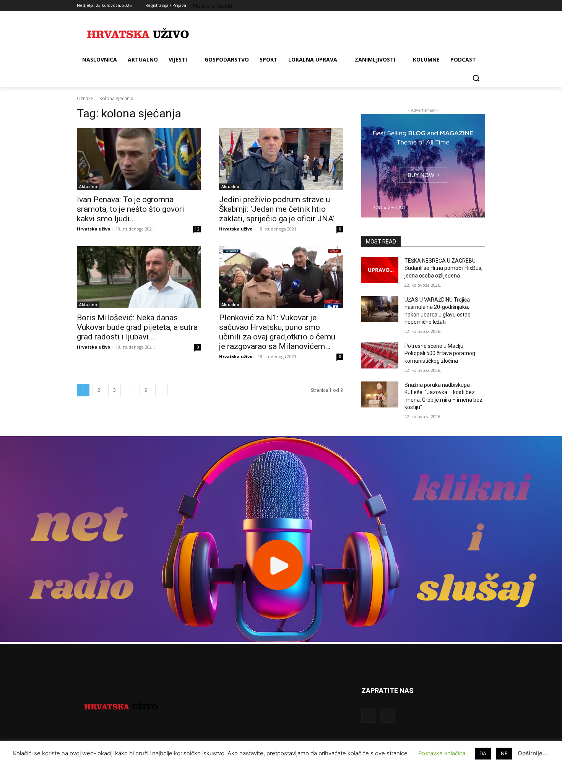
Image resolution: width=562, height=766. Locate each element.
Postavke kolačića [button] (441, 753)
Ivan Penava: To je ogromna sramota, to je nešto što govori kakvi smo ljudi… (130, 209)
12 (197, 229)
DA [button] (482, 753)
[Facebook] (438, 5)
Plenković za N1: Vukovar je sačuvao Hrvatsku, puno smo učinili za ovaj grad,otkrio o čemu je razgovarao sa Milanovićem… (277, 332)
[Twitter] (459, 5)
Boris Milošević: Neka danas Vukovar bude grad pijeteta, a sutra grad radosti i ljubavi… (137, 327)
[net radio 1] (281, 639)
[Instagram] (449, 5)
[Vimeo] (470, 5)
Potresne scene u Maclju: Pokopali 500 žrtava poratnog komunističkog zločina (439, 353)
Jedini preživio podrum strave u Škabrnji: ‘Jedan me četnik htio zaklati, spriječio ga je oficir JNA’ (277, 209)
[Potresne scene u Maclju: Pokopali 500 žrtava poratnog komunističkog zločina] (379, 355)
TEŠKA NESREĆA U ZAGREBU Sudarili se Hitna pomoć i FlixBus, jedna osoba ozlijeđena (443, 268)
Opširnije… (532, 753)
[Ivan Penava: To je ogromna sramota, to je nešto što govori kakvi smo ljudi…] (139, 159)
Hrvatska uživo (93, 229)
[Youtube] (480, 5)
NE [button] (504, 753)
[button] (476, 78)
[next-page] (161, 390)
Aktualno (88, 186)
